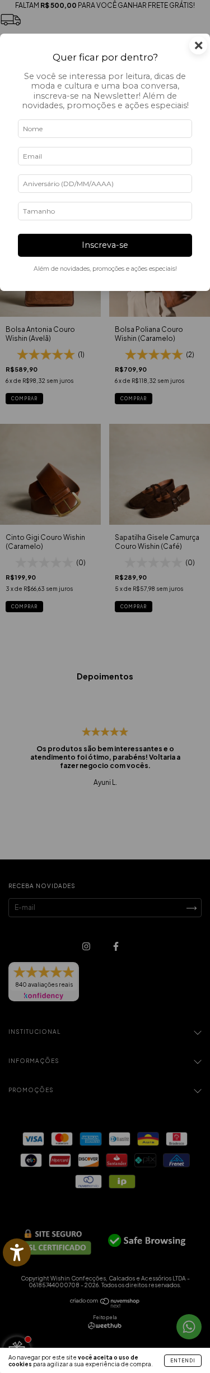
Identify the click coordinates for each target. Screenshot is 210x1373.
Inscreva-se (105, 245)
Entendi (182, 1360)
